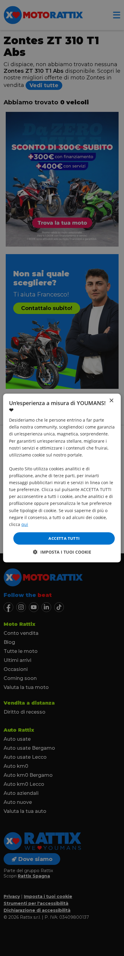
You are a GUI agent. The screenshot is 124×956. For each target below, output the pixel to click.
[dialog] (62, 478)
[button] (62, 552)
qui (24, 524)
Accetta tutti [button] (63, 538)
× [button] (111, 400)
